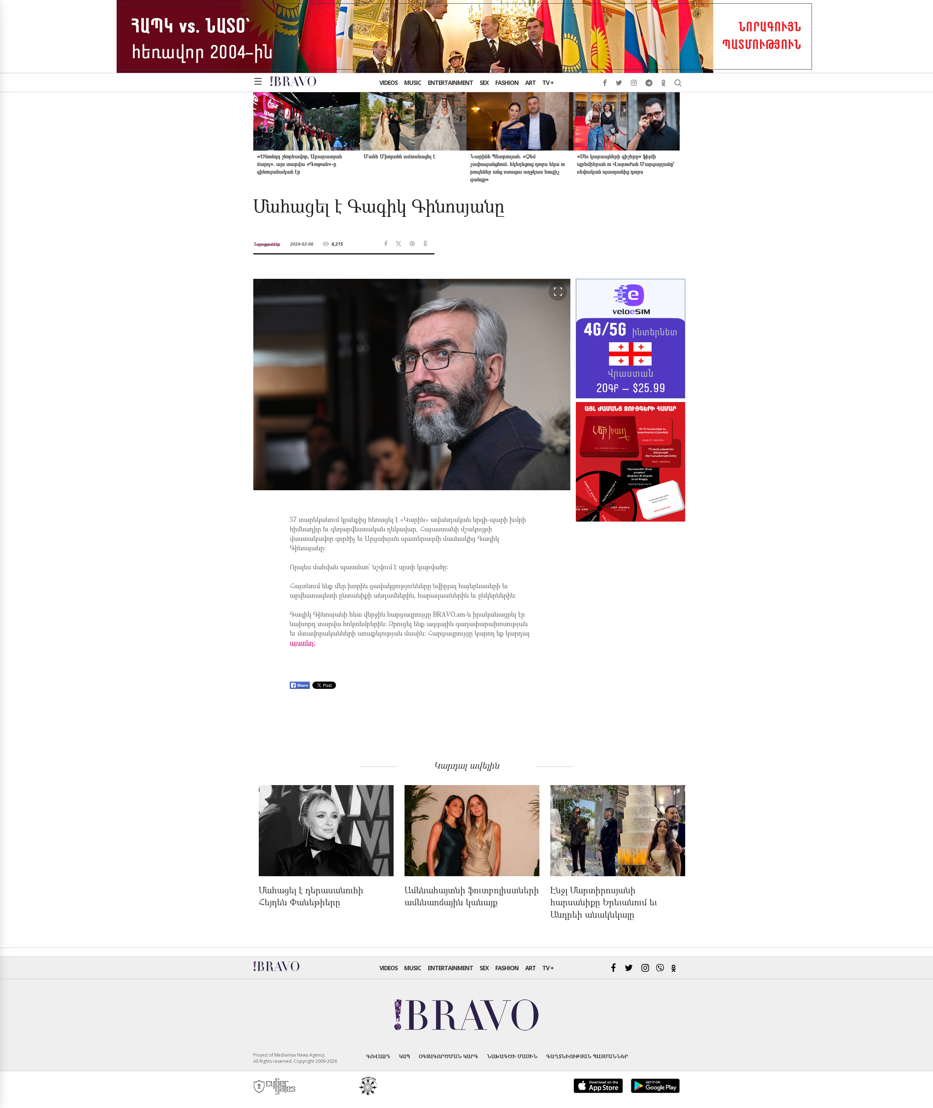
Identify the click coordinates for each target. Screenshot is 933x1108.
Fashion (507, 83)
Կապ (404, 1056)
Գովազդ (378, 1056)
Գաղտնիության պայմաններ (587, 1056)
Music (412, 83)
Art (530, 83)
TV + (548, 83)
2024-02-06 (301, 244)
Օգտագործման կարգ (448, 1056)
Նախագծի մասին (512, 1056)
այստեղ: (302, 643)
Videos (388, 83)
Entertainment (450, 83)
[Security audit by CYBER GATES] (275, 1086)
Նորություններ (266, 244)
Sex (484, 83)
